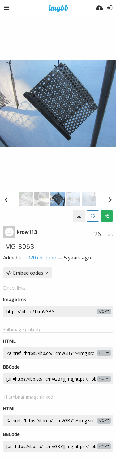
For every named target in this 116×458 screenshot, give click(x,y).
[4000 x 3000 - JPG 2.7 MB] (79, 216)
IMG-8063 (18, 246)
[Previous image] (6, 199)
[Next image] (110, 199)
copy (104, 311)
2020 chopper (41, 257)
